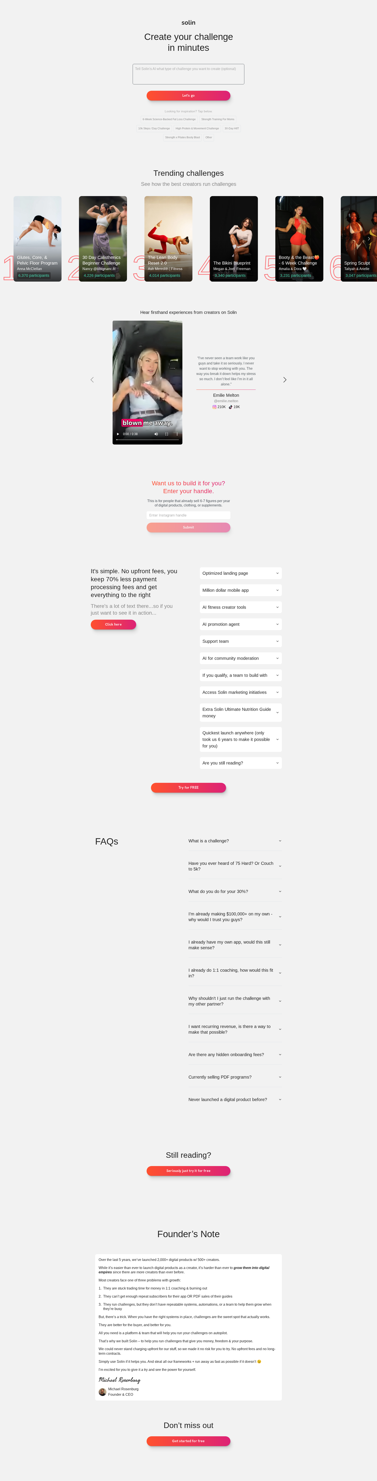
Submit (188, 527)
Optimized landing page (225, 573)
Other (209, 137)
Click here (113, 624)
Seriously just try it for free (188, 1170)
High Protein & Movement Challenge (197, 128)
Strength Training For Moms (217, 119)
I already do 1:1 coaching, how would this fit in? (230, 973)
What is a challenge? (208, 840)
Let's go (188, 95)
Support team (215, 641)
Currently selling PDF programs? (220, 1077)
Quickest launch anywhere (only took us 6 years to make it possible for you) (236, 739)
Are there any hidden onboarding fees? (226, 1054)
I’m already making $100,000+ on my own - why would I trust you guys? (230, 917)
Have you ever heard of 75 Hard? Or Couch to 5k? (230, 866)
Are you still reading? (222, 763)
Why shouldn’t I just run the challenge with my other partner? (229, 1001)
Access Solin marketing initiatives (234, 692)
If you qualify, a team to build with (234, 675)
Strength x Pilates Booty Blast (182, 137)
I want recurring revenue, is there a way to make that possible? (229, 1029)
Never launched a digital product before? (227, 1099)
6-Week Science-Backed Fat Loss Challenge (169, 119)
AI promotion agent (221, 624)
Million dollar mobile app (225, 590)
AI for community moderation (230, 658)
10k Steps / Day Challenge (154, 128)
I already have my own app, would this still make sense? (229, 945)
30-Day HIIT (232, 128)
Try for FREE (188, 787)
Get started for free (188, 1441)
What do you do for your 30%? (218, 891)
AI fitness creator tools (224, 607)
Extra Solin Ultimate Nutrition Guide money (236, 712)
